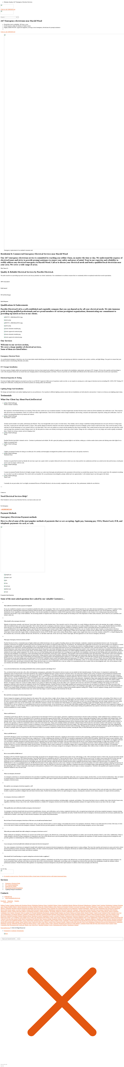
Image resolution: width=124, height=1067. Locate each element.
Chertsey (9, 911)
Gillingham (113, 907)
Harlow (13, 913)
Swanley (51, 916)
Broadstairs (30, 908)
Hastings (60, 908)
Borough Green (104, 914)
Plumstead (81, 916)
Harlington (3, 923)
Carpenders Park (5, 925)
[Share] (4, 1064)
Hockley (109, 919)
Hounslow (36, 911)
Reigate (34, 913)
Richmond (81, 905)
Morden (70, 905)
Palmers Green (49, 917)
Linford (51, 922)
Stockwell (110, 908)
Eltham (103, 916)
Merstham (14, 908)
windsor (46, 910)
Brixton (29, 905)
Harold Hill (85, 920)
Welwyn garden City (26, 913)
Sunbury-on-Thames (64, 913)
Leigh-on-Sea (8, 920)
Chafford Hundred (46, 914)
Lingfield (80, 908)
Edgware (69, 923)
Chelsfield (9, 916)
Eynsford (39, 916)
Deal (35, 908)
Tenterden (53, 908)
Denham (46, 925)
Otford (93, 914)
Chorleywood (97, 913)
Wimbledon (35, 905)
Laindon (17, 922)
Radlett (57, 913)
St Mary (9, 917)
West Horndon (108, 920)
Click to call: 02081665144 (8, 9)
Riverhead (3, 916)
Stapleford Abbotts (57, 919)
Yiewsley (9, 923)
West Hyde (35, 925)
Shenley (87, 913)
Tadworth (79, 922)
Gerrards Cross (115, 913)
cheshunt (52, 913)
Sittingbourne (87, 905)
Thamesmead (68, 916)
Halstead (20, 916)
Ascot (2, 914)
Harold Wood (77, 920)
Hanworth (70, 910)
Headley (63, 922)
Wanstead (100, 917)
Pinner (30, 923)
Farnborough (32, 914)
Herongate (101, 920)
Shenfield (77, 919)
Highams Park (82, 917)
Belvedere (62, 916)
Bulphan (114, 920)
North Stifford (60, 914)
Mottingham (109, 916)
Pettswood (3, 917)
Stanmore (56, 923)
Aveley (61, 920)
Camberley (25, 914)
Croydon (96, 908)
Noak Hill (90, 920)
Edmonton (69, 917)
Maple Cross (28, 925)
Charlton (86, 916)
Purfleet (56, 920)
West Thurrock (57, 922)
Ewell (86, 922)
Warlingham (109, 905)
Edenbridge (86, 908)
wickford (104, 919)
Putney (45, 905)
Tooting (7, 905)
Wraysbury (88, 911)
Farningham (45, 916)
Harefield (40, 925)
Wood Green (57, 917)
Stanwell (82, 911)
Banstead (82, 914)
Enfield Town (26, 917)
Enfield (46, 907)
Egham (14, 911)
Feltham (24, 911)
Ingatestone (88, 919)
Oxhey (115, 923)
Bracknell (36, 910)
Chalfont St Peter (106, 913)
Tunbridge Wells (108, 910)
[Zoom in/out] (1, 1064)
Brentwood (60, 907)
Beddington (92, 922)
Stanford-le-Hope (38, 920)
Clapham (12, 905)
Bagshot (20, 914)
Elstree (82, 913)
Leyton (88, 917)
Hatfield (35, 907)
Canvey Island (26, 920)
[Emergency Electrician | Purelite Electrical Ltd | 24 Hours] (6, 933)
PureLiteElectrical (5, 928)
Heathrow (46, 911)
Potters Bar (41, 907)
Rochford (114, 919)
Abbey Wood (100, 911)
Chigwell (3, 919)
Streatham (24, 905)
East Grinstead (100, 910)
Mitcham (75, 905)
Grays (8, 913)
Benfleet (20, 920)
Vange (21, 922)
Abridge (49, 919)
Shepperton (4, 911)
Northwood (25, 923)
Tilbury (52, 920)
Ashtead (76, 925)
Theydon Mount (66, 919)
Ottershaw (94, 911)
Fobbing (25, 922)
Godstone (115, 905)
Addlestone (69, 911)
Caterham (102, 905)
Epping (16, 919)
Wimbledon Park (103, 908)
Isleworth (18, 911)
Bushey (91, 913)
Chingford (75, 917)
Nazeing (44, 919)
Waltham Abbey (52, 907)
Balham (3, 905)
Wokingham (7, 914)
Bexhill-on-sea (67, 908)
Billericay (93, 919)
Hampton (75, 910)
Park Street (98, 923)
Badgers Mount (27, 916)
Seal (110, 914)
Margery (3, 908)
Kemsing (97, 914)
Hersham (54, 914)
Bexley (107, 911)
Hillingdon (15, 923)
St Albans (30, 907)
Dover (38, 908)
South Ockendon (75, 914)
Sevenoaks (82, 907)
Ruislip (20, 923)
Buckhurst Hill (119, 917)
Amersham (58, 910)
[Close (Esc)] (6, 1064)
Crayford (56, 916)
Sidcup (111, 911)
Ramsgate (24, 908)
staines (13, 910)
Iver (120, 913)
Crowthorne (14, 914)
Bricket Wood (105, 923)
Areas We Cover (7, 902)
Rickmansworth (14, 925)
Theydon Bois (9, 919)
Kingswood (68, 914)
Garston (111, 923)
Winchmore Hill (41, 917)
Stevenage (17, 913)
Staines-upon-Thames (85, 910)
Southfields (65, 905)
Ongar (73, 919)
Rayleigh (93, 910)
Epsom (9, 910)
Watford (14, 907)
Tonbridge (88, 907)
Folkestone (43, 908)
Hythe (48, 908)
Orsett (29, 922)
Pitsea (31, 920)
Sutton (91, 908)
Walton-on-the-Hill (71, 922)
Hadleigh (14, 920)
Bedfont (115, 910)
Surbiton (64, 925)
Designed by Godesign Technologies (14, 930)
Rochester (64, 910)
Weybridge (53, 911)
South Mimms (76, 923)
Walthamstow (94, 917)
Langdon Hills (11, 922)
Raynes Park (104, 922)
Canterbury (100, 907)
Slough (42, 910)
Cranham (71, 920)
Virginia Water (30, 910)
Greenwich (92, 916)
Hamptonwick (112, 922)
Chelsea (59, 905)
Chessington (70, 925)
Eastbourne (74, 908)
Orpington (115, 911)
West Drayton (76, 911)
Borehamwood (63, 923)
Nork (83, 922)
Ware (40, 919)
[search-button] (18, 17)
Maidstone (94, 907)
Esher (5, 910)
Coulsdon (88, 914)
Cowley (51, 925)
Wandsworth (18, 905)
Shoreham (34, 916)
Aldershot (38, 914)
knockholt (15, 916)
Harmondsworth (57, 925)
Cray (12, 917)
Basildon (99, 919)
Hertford (36, 919)
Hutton (82, 919)
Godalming (4, 913)
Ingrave (96, 920)
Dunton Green (115, 914)
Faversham (107, 907)
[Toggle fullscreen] (3, 1064)
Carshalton (83, 923)
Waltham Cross (18, 917)
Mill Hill (92, 923)
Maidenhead (52, 910)
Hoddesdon (40, 913)
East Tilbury (45, 922)
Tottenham (63, 917)
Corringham (46, 920)
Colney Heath (40, 923)
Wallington (98, 922)
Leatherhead (117, 908)
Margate (19, 908)
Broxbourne (46, 913)
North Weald (21, 919)
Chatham (93, 905)
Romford (66, 907)
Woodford (106, 917)
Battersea (40, 905)
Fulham (55, 905)
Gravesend (76, 907)
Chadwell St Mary (37, 922)
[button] (62, 902)
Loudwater (21, 925)
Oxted (98, 905)
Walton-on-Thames (61, 911)
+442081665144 (6, 509)
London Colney (49, 923)
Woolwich (75, 916)
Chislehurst (116, 916)
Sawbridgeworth (29, 919)
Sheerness (119, 907)
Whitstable (8, 908)
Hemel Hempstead (22, 907)
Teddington (119, 922)
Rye (57, 908)
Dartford (71, 907)
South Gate (33, 917)
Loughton (112, 917)
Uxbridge (23, 910)
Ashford (41, 911)
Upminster (65, 920)
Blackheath (98, 916)
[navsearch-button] (1, 15)
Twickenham (29, 911)
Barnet (88, 923)
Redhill (10, 907)
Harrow (34, 923)
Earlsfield (50, 905)
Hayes (2, 910)
